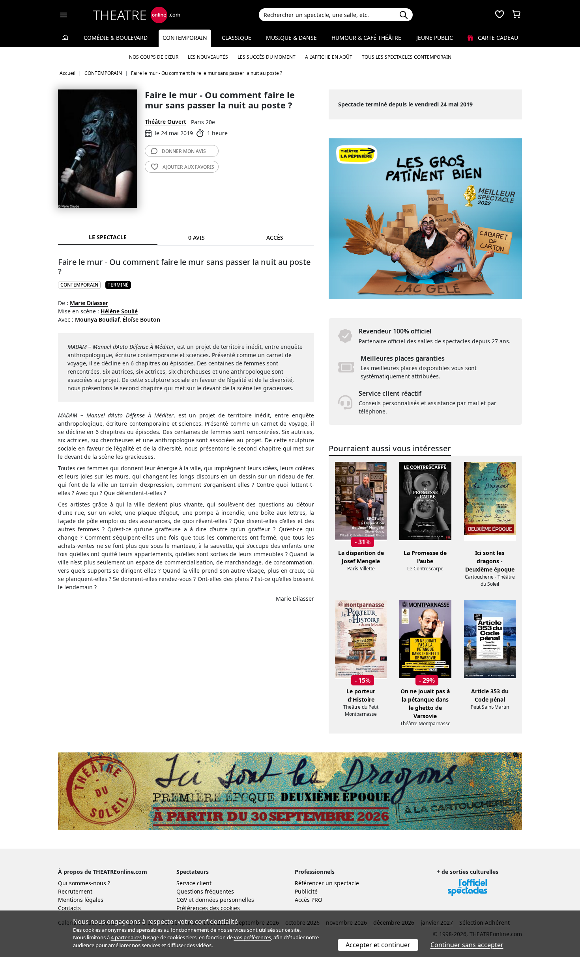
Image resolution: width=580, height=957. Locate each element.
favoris (188, 167)
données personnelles (224, 899)
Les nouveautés (208, 57)
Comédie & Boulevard (116, 37)
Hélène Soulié (119, 311)
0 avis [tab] (196, 237)
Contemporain (185, 37)
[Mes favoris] (499, 15)
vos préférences (252, 937)
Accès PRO (308, 899)
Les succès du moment (267, 57)
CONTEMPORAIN (79, 284)
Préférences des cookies (208, 908)
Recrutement (75, 891)
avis (184, 151)
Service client (193, 883)
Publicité (306, 891)
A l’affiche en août (328, 57)
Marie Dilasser (89, 303)
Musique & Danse (291, 37)
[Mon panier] (516, 15)
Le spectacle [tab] (108, 237)
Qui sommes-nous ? (84, 883)
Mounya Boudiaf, (98, 319)
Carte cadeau (497, 37)
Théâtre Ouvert (165, 121)
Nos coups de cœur (153, 57)
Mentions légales (80, 899)
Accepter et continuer (378, 944)
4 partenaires (126, 937)
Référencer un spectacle (327, 883)
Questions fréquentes (205, 891)
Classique (236, 37)
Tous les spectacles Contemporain (406, 57)
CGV (181, 899)
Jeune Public (434, 37)
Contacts (69, 908)
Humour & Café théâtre (366, 37)
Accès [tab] (274, 237)
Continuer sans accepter (466, 944)
